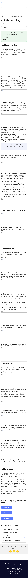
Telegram (7, 507)
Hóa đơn (13, 16)
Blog (8, 568)
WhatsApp (7, 518)
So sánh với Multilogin (9, 569)
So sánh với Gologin (19, 569)
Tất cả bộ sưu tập (5, 16)
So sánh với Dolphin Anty (14, 571)
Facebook (7, 513)
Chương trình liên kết (16, 568)
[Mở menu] (25, 2)
